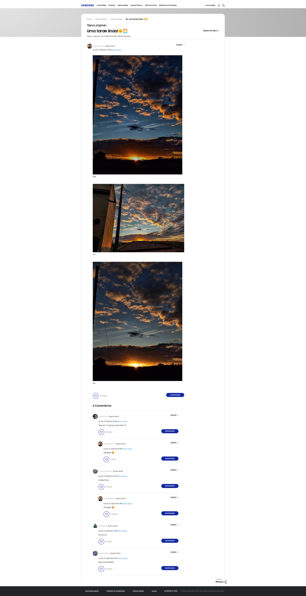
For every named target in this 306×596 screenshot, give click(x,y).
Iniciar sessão (210, 5)
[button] (180, 45)
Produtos (111, 5)
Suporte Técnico (136, 5)
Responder (170, 431)
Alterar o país (171, 591)
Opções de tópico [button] (210, 30)
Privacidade (138, 591)
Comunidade (101, 5)
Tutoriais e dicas (151, 5)
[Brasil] (87, 5)
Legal (154, 591)
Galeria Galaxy (123, 5)
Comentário (175, 395)
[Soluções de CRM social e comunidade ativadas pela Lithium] (221, 581)
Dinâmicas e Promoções (168, 5)
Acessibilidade (92, 591)
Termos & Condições (116, 591)
